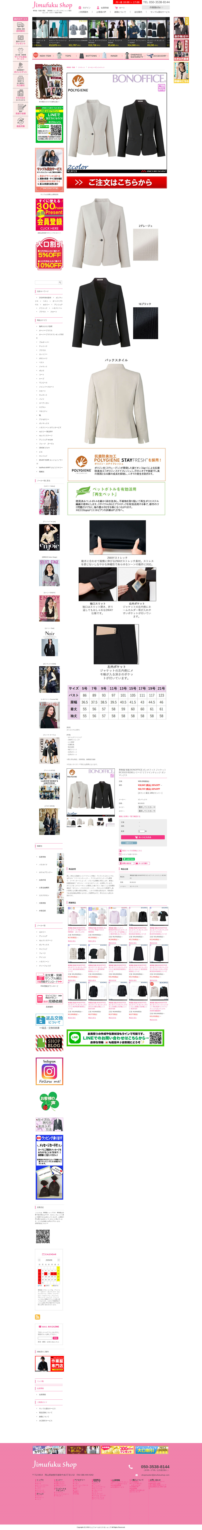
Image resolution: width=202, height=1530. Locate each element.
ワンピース (43, 383)
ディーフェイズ (45, 966)
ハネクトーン (57, 308)
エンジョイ (43, 456)
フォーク (42, 953)
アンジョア (58, 305)
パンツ (41, 399)
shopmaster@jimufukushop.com (155, 1475)
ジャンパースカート (46, 387)
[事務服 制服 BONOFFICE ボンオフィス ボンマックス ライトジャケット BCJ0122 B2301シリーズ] (138, 924)
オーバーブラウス (45, 330)
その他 (76, 1494)
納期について (120, 12)
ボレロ (41, 371)
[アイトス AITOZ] (49, 770)
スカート (53, 312)
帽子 (75, 1488)
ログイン (87, 8)
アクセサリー (44, 419)
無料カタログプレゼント (120, 1482)
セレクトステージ (45, 436)
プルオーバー (44, 342)
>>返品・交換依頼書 (49, 1028)
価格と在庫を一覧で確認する (129, 816)
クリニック (43, 308)
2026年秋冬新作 (45, 298)
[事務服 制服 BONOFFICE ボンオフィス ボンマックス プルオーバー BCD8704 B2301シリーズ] (97, 961)
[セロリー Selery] (49, 486)
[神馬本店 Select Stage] (49, 557)
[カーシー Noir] (49, 628)
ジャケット (81, 67)
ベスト (45, 301)
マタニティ (43, 411)
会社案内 (138, 12)
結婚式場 (42, 880)
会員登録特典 (116, 1485)
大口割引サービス (45, 1421)
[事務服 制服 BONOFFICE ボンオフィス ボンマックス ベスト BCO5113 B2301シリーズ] (118, 961)
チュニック (43, 346)
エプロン (42, 407)
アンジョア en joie (46, 440)
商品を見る (72, 941)
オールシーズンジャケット (96, 67)
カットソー (43, 354)
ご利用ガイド (42, 1402)
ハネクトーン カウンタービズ (50, 427)
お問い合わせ (155, 1480)
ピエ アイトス (97, 1494)
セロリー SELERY (46, 432)
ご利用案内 (83, 12)
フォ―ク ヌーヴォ (46, 444)
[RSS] (37, 1318)
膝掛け (76, 1492)
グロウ (95, 1492)
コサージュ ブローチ (80, 1485)
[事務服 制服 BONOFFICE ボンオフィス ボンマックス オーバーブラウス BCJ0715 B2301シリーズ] (159, 924)
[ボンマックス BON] (49, 664)
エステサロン (44, 895)
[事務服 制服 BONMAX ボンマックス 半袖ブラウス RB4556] (97, 924)
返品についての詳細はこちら (132, 850)
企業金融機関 (44, 888)
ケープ (41, 379)
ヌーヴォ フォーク (99, 1495)
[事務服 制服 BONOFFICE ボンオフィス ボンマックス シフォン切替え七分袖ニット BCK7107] (138, 999)
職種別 (41, 472)
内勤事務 (42, 903)
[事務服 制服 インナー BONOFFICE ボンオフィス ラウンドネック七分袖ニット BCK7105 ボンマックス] (118, 924)
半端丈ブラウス (60, 1485)
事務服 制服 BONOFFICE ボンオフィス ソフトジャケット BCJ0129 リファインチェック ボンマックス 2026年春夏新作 (159, 1006)
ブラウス (42, 312)
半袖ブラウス (59, 1483)
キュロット (43, 395)
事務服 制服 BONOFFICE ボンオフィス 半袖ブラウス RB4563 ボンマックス (77, 930)
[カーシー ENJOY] (49, 592)
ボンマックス (44, 423)
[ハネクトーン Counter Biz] (49, 699)
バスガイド (43, 865)
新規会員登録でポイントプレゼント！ (49, 233)
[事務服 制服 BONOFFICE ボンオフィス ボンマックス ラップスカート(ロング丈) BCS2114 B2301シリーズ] (159, 961)
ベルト (76, 1490)
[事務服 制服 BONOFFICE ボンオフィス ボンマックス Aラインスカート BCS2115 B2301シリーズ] (138, 961)
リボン (76, 1483)
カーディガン (44, 403)
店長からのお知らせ (137, 1490)
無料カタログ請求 (45, 326)
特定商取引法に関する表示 (157, 1487)
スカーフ (76, 1482)
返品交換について (45, 1413)
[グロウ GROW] (49, 806)
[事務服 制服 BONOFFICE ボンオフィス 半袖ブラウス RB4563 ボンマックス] (77, 924)
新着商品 (96, 1480)
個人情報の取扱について (157, 1485)
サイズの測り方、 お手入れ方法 (136, 1484)
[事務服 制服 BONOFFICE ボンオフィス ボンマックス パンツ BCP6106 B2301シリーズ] (77, 999)
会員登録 (105, 8)
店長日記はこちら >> (41, 1223)
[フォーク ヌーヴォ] (49, 735)
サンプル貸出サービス (160, 12)
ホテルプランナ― (45, 872)
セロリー (46, 305)
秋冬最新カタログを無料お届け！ (49, 101)
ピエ (40, 452)
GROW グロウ (44, 448)
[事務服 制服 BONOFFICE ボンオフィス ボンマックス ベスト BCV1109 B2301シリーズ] (77, 961)
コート (41, 375)
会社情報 (133, 1488)
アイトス (42, 957)
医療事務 (42, 857)
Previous (34, 32)
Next (168, 32)
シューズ (76, 1487)
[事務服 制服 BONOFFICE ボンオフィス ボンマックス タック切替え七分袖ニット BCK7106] (118, 999)
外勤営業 (42, 911)
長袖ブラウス (59, 1482)
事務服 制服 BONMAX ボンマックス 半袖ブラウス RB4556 (97, 930)
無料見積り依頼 (154, 1483)
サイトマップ (135, 1492)
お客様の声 (101, 12)
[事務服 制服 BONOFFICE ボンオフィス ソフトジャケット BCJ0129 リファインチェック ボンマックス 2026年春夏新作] (159, 999)
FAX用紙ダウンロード (157, 1481)
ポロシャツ (43, 358)
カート (122, 8)
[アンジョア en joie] (49, 521)
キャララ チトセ (98, 1497)
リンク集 (40, 1381)
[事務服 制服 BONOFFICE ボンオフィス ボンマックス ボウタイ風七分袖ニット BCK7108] (97, 999)
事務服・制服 (71, 67)
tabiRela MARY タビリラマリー (51, 468)
